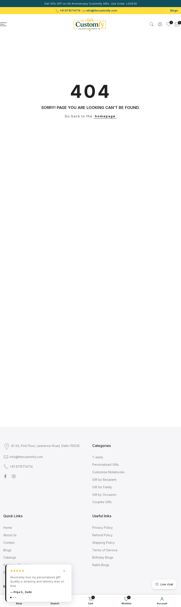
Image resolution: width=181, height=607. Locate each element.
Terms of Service (104, 550)
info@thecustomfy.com (101, 10)
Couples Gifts (102, 502)
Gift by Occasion (104, 494)
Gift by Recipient (104, 479)
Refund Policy (102, 535)
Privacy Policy (102, 527)
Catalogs (9, 557)
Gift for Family (102, 487)
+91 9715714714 (70, 10)
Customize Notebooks (108, 472)
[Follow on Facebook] (5, 476)
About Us (10, 535)
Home (7, 527)
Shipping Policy (103, 542)
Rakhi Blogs (100, 565)
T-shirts (97, 457)
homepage (105, 116)
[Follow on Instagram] (14, 476)
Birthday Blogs (102, 557)
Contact (9, 542)
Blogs (174, 10)
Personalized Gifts (105, 464)
